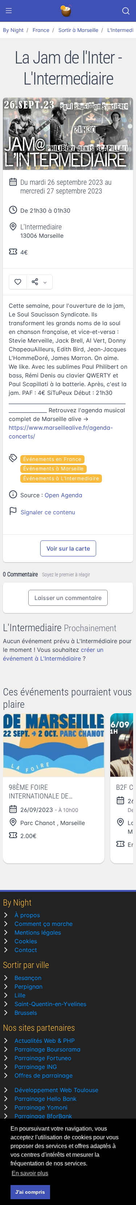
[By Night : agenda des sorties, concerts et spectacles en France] (66, 10)
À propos (27, 915)
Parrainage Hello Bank (46, 1098)
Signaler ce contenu (48, 512)
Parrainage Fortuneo (43, 1058)
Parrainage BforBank (43, 1116)
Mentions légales (38, 932)
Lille (20, 995)
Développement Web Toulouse (56, 1090)
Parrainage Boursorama (48, 1049)
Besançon (28, 977)
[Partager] (39, 281)
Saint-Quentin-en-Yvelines (50, 1004)
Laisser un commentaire (68, 597)
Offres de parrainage (44, 1075)
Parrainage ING (36, 1066)
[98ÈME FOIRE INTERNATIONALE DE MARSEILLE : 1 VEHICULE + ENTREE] (53, 745)
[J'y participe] (18, 281)
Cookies (26, 941)
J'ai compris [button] (30, 1192)
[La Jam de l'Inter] (68, 134)
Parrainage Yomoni (41, 1107)
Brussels (26, 1012)
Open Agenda (63, 495)
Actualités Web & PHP (45, 1040)
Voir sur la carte (68, 548)
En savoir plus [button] (30, 1173)
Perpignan (28, 986)
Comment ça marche (44, 923)
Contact (26, 949)
